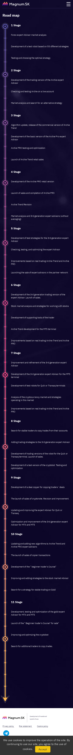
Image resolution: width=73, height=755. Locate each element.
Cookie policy (42, 726)
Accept (43, 749)
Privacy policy (8, 726)
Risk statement (25, 726)
